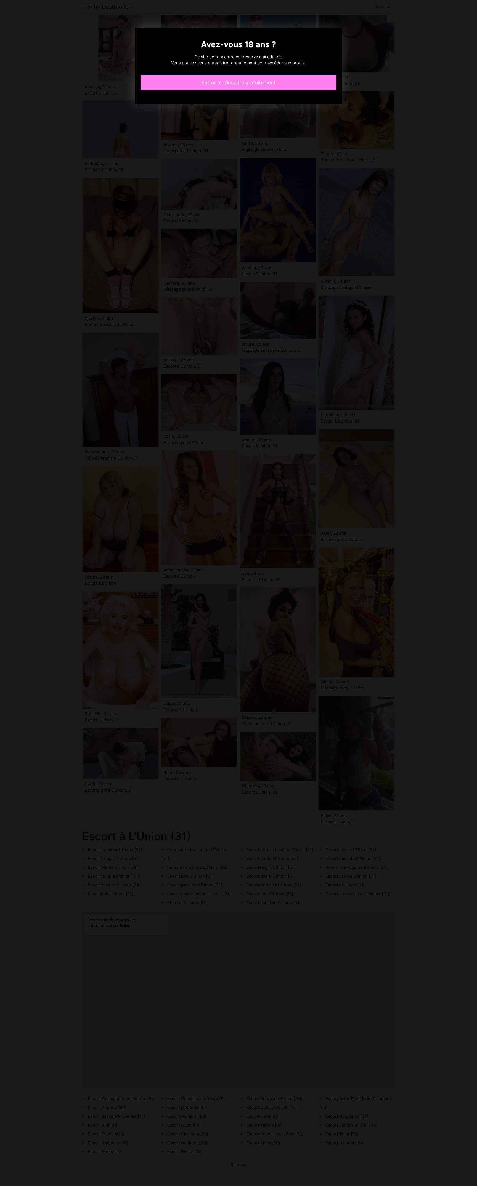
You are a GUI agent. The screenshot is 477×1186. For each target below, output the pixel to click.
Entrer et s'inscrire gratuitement (238, 82)
